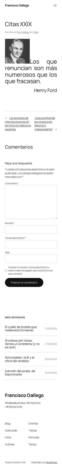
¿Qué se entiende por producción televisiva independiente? (44, 123)
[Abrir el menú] (55, 5)
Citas (35, 32)
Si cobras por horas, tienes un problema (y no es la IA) (22, 344)
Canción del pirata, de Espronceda (20, 372)
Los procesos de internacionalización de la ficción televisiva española (18, 123)
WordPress (51, 462)
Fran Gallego (23, 32)
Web (7, 252)
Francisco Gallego (17, 5)
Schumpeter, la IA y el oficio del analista (19, 359)
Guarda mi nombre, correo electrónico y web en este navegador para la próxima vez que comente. (30, 270)
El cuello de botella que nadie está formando (21, 328)
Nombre (10, 223)
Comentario (12, 183)
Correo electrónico (15, 237)
